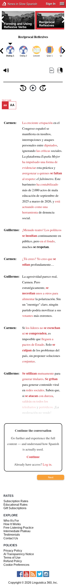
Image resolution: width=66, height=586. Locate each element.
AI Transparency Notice (18, 554)
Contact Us (10, 538)
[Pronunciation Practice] (60, 70)
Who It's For (11, 520)
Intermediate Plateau (16, 531)
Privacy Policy (12, 550)
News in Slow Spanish (10, 4)
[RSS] (33, 574)
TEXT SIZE (6, 100)
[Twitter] (40, 574)
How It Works (12, 524)
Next (50, 477)
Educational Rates (15, 504)
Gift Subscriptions (14, 508)
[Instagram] (46, 574)
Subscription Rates (15, 501)
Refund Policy (12, 561)
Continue (33, 456)
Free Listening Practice (18, 527)
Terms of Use (12, 557)
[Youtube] (26, 574)
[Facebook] (20, 574)
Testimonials (11, 534)
